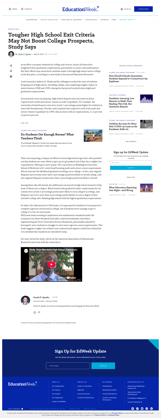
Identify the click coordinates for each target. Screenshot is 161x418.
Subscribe (143, 9)
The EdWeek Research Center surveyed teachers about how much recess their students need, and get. (46, 144)
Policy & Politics (49, 20)
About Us (55, 382)
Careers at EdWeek (58, 401)
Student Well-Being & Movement (34, 130)
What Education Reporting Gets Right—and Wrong (123, 189)
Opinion (104, 20)
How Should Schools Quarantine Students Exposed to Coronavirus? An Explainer (128, 79)
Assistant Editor (39, 301)
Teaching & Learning (71, 20)
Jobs (114, 20)
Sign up (103, 366)
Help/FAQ (80, 390)
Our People (56, 394)
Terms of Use (74, 409)
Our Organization (58, 386)
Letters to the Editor (84, 386)
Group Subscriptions (109, 394)
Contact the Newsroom (85, 397)
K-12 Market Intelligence (136, 398)
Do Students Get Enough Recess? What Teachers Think (47, 136)
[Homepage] (80, 9)
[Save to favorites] (11, 71)
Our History (56, 390)
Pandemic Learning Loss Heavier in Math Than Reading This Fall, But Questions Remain (121, 102)
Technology (91, 20)
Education (13, 29)
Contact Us (82, 382)
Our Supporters (57, 397)
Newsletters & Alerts (109, 390)
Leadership (31, 20)
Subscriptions (107, 386)
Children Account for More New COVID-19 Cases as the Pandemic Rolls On (123, 126)
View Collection (131, 141)
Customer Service (83, 394)
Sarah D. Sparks (24, 54)
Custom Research (134, 402)
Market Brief (127, 20)
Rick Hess (112, 195)
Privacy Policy (90, 409)
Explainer (141, 72)
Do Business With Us (136, 382)
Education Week (51, 301)
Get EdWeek (107, 382)
